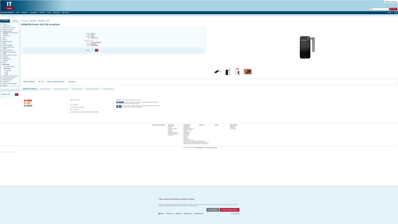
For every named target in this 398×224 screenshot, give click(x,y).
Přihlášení (56, 12)
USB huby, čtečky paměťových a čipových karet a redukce (10, 33)
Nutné (162, 213)
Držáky (4, 39)
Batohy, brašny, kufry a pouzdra (8, 47)
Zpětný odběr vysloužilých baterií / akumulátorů (195, 143)
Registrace (394, 1)
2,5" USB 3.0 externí (9, 66)
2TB (48, 20)
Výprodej (170, 131)
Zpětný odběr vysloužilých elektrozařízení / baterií (196, 142)
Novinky (170, 130)
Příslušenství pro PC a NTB (10, 55)
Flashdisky (5, 57)
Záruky (185, 137)
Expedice (185, 136)
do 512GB (8, 70)
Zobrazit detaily (235, 213)
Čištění (4, 43)
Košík (49, 12)
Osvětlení (5, 60)
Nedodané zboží (187, 130)
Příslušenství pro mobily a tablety (9, 52)
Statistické (178, 213)
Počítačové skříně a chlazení (10, 76)
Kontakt (42, 12)
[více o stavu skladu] (92, 41)
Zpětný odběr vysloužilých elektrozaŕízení (194, 141)
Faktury (185, 131)
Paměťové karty (7, 58)
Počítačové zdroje (7, 79)
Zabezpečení (6, 81)
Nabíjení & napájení (7, 45)
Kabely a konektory (7, 50)
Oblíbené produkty (172, 132)
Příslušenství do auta (8, 29)
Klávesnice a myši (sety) (9, 27)
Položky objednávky (188, 128)
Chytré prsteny (6, 25)
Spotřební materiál (7, 41)
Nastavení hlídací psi (173, 133)
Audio (4, 37)
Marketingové (188, 213)
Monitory (5, 85)
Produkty (25, 12)
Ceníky (170, 127)
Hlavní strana (24, 20)
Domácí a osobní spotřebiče (10, 83)
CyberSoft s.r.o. (200, 147)
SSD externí (41, 20)
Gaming (5, 24)
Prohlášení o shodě (188, 140)
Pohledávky (186, 133)
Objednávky (186, 127)
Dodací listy (186, 135)
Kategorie (5, 20)
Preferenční (169, 213)
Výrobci (15, 20)
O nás (17, 12)
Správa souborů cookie (211, 147)
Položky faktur (187, 132)
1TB (7, 72)
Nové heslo (233, 128)
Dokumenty (33, 12)
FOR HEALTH (6, 35)
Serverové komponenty (9, 78)
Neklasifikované (198, 213)
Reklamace (65, 12)
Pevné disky (33, 20)
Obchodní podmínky (7, 12)
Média (4, 62)
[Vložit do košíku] (96, 50)
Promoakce (171, 135)
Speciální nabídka (172, 128)
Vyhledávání (171, 126)
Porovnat (72, 81)
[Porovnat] (17, 94)
